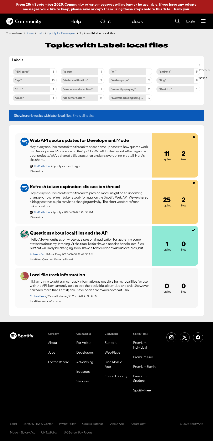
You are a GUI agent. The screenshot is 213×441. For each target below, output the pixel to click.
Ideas (136, 21)
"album (67, 72)
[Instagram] (171, 337)
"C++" (19, 89)
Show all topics (83, 115)
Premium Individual (140, 344)
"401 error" (22, 72)
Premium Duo (143, 357)
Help (75, 21)
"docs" (19, 98)
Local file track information (57, 274)
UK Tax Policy (49, 432)
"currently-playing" (123, 89)
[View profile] (24, 142)
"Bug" (162, 80)
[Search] (177, 21)
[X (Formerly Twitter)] (185, 337)
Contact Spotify (116, 376)
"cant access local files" (78, 89)
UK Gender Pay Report (78, 432)
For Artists (83, 342)
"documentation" (74, 98)
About (52, 342)
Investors (83, 371)
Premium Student (139, 378)
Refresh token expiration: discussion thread (75, 186)
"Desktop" (165, 89)
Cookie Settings (93, 424)
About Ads (117, 424)
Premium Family (144, 366)
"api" (18, 80)
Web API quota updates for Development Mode (79, 140)
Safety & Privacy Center (38, 424)
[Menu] (203, 21)
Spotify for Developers (61, 33)
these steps (133, 9)
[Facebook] (198, 337)
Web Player (113, 352)
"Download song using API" (128, 98)
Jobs (51, 352)
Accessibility (138, 424)
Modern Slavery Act (22, 432)
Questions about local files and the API (69, 233)
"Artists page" (120, 80)
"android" (165, 72)
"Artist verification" (75, 80)
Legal (13, 424)
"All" (113, 72)
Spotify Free (142, 390)
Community (28, 21)
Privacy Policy (67, 424)
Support (111, 342)
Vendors (82, 381)
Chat (105, 21)
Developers (85, 352)
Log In (190, 21)
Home (29, 33)
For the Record (58, 362)
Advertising (84, 362)
